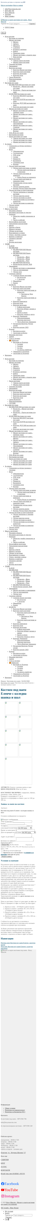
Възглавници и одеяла (17, 233)
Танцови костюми (15, 64)
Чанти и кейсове (19, 220)
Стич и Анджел (14, 338)
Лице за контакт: (7, 821)
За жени (20, 346)
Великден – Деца (23, 261)
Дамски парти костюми (21, 60)
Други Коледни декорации (26, 322)
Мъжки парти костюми (21, 62)
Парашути (16, 159)
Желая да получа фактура (12, 850)
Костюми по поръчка (16, 38)
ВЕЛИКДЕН (13, 248)
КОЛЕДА (12, 285)
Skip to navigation (7, 5)
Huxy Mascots (9, 12)
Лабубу (11, 337)
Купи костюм (9, 36)
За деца (19, 348)
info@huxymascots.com (13, 9)
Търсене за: (5, 23)
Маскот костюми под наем (18, 109)
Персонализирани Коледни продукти (23, 319)
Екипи (15, 283)
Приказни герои (19, 53)
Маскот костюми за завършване (24, 268)
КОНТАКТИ (5, 1170)
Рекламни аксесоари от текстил (20, 212)
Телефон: (4, 826)
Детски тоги (13, 207)
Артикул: (17, 810)
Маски (11, 225)
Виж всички (17, 57)
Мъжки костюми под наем (22, 142)
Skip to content (18, 5)
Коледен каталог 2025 (20, 327)
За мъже (20, 344)
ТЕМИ (7, 244)
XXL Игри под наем (16, 133)
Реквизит (12, 214)
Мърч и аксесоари (11, 209)
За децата (8, 144)
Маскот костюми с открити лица (24, 55)
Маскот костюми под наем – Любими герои (23, 111)
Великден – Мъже (23, 259)
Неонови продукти (15, 335)
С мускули (21, 279)
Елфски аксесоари (23, 307)
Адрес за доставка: (7, 837)
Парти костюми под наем (18, 136)
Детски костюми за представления (21, 190)
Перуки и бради (14, 227)
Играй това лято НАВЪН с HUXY (13, 1174)
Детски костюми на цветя (22, 198)
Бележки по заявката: (8, 841)
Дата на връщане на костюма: (11, 832)
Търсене (32, 23)
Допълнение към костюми (18, 223)
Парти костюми (14, 59)
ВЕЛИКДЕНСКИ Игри (21, 262)
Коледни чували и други (26, 314)
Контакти (8, 355)
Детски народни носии (21, 196)
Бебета (15, 51)
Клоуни (11, 329)
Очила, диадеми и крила (17, 235)
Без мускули (21, 277)
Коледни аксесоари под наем (23, 107)
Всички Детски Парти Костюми (24, 188)
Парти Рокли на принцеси (26, 177)
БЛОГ (3, 1163)
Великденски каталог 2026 (22, 264)
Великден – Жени (23, 257)
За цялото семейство (24, 350)
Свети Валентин (15, 77)
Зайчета (16, 44)
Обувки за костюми (16, 231)
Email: (3, 823)
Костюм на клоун (19, 331)
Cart (7, 1219)
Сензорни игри (18, 162)
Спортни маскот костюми (22, 275)
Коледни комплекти (20, 301)
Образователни (18, 151)
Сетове (15, 157)
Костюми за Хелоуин (20, 342)
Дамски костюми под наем (22, 138)
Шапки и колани (15, 229)
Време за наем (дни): (8, 830)
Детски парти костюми (17, 166)
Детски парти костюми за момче (24, 168)
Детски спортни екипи (21, 186)
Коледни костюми (15, 68)
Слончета (16, 47)
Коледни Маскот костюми (22, 70)
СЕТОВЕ (12, 81)
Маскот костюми (15, 40)
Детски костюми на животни (23, 203)
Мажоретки (17, 281)
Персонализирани (15, 79)
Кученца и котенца (19, 49)
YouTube (8, 14)
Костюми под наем (11, 83)
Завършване (13, 66)
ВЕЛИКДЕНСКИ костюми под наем (22, 85)
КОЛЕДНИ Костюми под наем (20, 94)
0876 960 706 (9, 11)
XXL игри (16, 155)
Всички (15, 164)
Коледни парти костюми (21, 72)
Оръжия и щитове (15, 238)
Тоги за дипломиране (20, 270)
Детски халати (14, 205)
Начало (3, 681)
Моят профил (9, 16)
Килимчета (17, 160)
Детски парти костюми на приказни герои (22, 180)
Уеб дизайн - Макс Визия (9, 1208)
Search (7, 1213)
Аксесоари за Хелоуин (21, 353)
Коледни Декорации (20, 316)
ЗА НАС (4, 1167)
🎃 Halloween (14, 340)
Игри (11, 149)
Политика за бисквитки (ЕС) (15, 1112)
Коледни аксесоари (20, 73)
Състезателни (18, 153)
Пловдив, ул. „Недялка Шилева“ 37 (13, 1153)
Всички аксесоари (15, 242)
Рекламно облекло (15, 211)
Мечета (15, 42)
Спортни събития (15, 274)
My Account (9, 1211)
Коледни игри (18, 75)
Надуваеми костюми (16, 135)
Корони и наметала (16, 236)
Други (11, 240)
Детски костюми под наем (22, 140)
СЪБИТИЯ (5, 1160)
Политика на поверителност (15, 1110)
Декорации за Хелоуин (21, 351)
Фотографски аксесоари (17, 222)
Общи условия (10, 1108)
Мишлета (16, 46)
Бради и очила (22, 312)
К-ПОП (11, 246)
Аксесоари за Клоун (20, 333)
